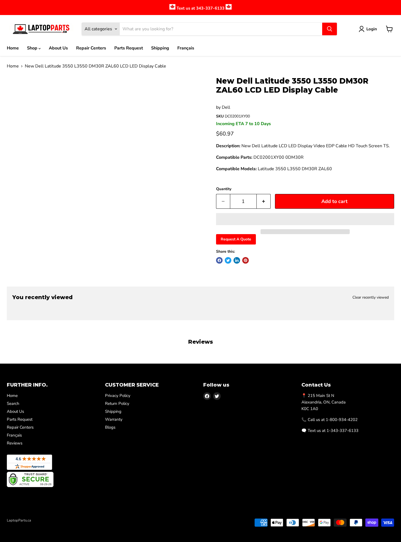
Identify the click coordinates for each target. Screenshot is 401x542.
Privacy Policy (117, 395)
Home (13, 48)
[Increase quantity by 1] (264, 201)
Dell (226, 107)
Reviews (14, 443)
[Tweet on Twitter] (228, 260)
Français (185, 48)
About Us (58, 48)
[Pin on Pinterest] (245, 260)
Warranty (113, 419)
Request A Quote (236, 239)
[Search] (329, 29)
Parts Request (128, 48)
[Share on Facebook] (219, 260)
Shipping (160, 48)
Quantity (223, 189)
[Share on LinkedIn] (237, 260)
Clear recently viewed (370, 297)
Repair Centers (91, 48)
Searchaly (38, 526)
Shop (32, 48)
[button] (305, 219)
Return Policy (117, 403)
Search (13, 403)
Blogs (110, 427)
